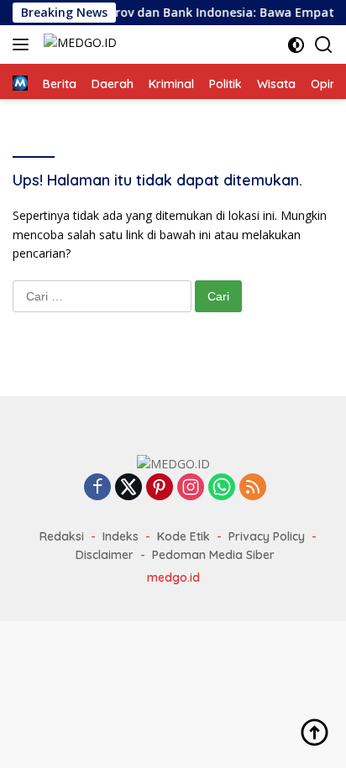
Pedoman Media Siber (213, 554)
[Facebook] (97, 488)
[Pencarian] (323, 45)
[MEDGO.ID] (78, 44)
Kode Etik (183, 536)
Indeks (120, 536)
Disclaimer (105, 554)
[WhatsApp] (221, 488)
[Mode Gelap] (296, 45)
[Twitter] (128, 488)
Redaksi (61, 536)
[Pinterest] (159, 488)
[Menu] (24, 44)
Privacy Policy (266, 536)
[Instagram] (190, 488)
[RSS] (252, 488)
